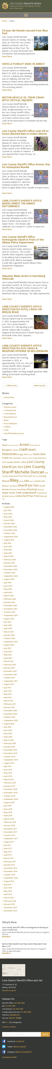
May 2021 (8, 694)
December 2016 (10, 868)
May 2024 (8, 589)
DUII (26, 454)
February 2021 (10, 704)
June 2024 (8, 586)
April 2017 (8, 855)
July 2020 (7, 727)
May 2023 (8, 625)
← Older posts (10, 385)
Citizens (15, 450)
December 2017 (10, 828)
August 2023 (9, 618)
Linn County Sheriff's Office (14, 462)
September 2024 (11, 576)
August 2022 (9, 645)
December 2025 (10, 526)
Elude (30, 454)
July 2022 (7, 648)
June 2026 (8, 513)
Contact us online (9, 1027)
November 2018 (10, 792)
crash (23, 449)
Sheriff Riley (21, 489)
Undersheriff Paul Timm (27, 495)
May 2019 (8, 773)
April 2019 (8, 776)
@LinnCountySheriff (23, 1052)
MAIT (30, 476)
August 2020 (9, 723)
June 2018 (8, 809)
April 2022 (8, 658)
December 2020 (10, 710)
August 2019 (9, 763)
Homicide (17, 458)
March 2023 (9, 631)
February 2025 (10, 559)
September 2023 (11, 615)
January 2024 (9, 602)
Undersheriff (29, 492)
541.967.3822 (26, 1012)
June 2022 (8, 651)
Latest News (9, 397)
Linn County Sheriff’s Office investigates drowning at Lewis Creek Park (25, 928)
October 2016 (9, 874)
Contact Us (8, 998)
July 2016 (7, 884)
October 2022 (9, 638)
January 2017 (9, 865)
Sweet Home (8, 492)
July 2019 (7, 766)
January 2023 (9, 635)
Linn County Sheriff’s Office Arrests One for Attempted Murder (26, 166)
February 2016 (10, 901)
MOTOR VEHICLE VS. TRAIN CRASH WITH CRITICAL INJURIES (23, 99)
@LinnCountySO (20, 1046)
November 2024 (10, 569)
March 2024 (9, 595)
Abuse (5, 445)
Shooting (32, 489)
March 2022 (9, 661)
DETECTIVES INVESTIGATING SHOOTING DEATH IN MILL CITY (24, 945)
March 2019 (9, 779)
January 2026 (9, 523)
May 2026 (8, 517)
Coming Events (10, 410)
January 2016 (9, 904)
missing (42, 476)
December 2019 (10, 750)
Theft (18, 492)
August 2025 (9, 540)
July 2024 (7, 582)
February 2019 (10, 782)
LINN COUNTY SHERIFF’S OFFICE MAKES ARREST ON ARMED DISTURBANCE (22, 203)
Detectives (9, 454)
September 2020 (11, 720)
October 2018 (9, 796)
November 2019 (10, 753)
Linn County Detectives (37, 458)
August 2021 (9, 684)
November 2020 (10, 714)
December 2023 (10, 605)
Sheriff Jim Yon (28, 485)
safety (21, 481)
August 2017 (9, 842)
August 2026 (9, 507)
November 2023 (10, 609)
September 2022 (11, 641)
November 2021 (10, 674)
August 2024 (9, 579)
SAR (26, 480)
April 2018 (8, 815)
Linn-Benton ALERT (9, 1057)
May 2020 (8, 733)
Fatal (36, 454)
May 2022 (8, 654)
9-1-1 (7, 1022)
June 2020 (8, 730)
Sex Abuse (13, 486)
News (6, 420)
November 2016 (10, 871)
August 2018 (9, 802)
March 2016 (9, 897)
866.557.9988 (14, 1018)
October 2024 (9, 572)
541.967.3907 (18, 1009)
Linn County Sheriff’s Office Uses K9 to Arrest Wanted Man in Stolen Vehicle (25, 132)
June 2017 (8, 848)
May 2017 (8, 851)
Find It (45, 1034)
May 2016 (8, 891)
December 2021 (10, 671)
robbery (7, 426)
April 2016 (8, 894)
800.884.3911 (15, 1015)
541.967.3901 (10, 1006)
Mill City (36, 476)
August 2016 (9, 881)
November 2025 (10, 530)
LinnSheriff (20, 1041)
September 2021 (11, 681)
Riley (14, 480)
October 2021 (9, 677)
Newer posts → (41, 385)
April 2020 (8, 737)
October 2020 (9, 717)
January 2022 (9, 668)
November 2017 (10, 832)
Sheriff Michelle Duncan (14, 433)
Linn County (25, 3)
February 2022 (10, 664)
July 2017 (7, 845)
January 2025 (9, 562)
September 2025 (11, 536)
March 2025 (9, 556)
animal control (13, 445)
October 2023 (9, 612)
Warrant (43, 496)
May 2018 (8, 812)
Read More (7, 56)
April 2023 (8, 628)
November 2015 (10, 910)
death (32, 449)
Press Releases (10, 423)
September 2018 (11, 799)
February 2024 (10, 599)
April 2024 (8, 592)
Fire (10, 458)
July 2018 (7, 805)
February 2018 (10, 822)
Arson (32, 445)
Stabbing (40, 490)
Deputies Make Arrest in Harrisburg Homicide (23, 277)
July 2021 (7, 687)
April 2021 (8, 697)
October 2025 (9, 533)
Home (4, 21)
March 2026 (9, 520)
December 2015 (10, 907)
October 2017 (9, 835)
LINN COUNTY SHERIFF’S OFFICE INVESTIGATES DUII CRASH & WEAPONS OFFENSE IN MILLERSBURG (25, 348)
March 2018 (9, 819)
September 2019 (11, 759)
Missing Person (10, 417)
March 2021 (9, 700)
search (31, 481)
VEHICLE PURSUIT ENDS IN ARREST (23, 64)
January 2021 (9, 707)
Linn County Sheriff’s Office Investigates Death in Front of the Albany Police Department (23, 239)
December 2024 (10, 566)
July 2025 (7, 543)
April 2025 (8, 553)
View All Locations (9, 990)
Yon (3, 499)
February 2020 (10, 743)
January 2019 (9, 786)
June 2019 (8, 769)
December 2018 (10, 789)
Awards (37, 445)
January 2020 (9, 746)
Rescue (5, 480)
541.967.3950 (19, 1003)
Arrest (24, 444)
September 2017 (11, 838)
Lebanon (24, 458)
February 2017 (10, 861)
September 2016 (11, 878)
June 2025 (8, 546)
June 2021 (8, 691)
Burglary (7, 449)
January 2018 (9, 825)
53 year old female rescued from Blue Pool (25, 32)
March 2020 (9, 740)
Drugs (20, 454)
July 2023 (7, 622)
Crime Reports (10, 413)
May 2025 (8, 549)
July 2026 (7, 510)
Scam (6, 430)
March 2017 (9, 858)
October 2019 (9, 756)
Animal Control (10, 407)
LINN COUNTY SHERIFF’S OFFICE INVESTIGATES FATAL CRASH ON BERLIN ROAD (22, 309)
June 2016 (8, 887)
